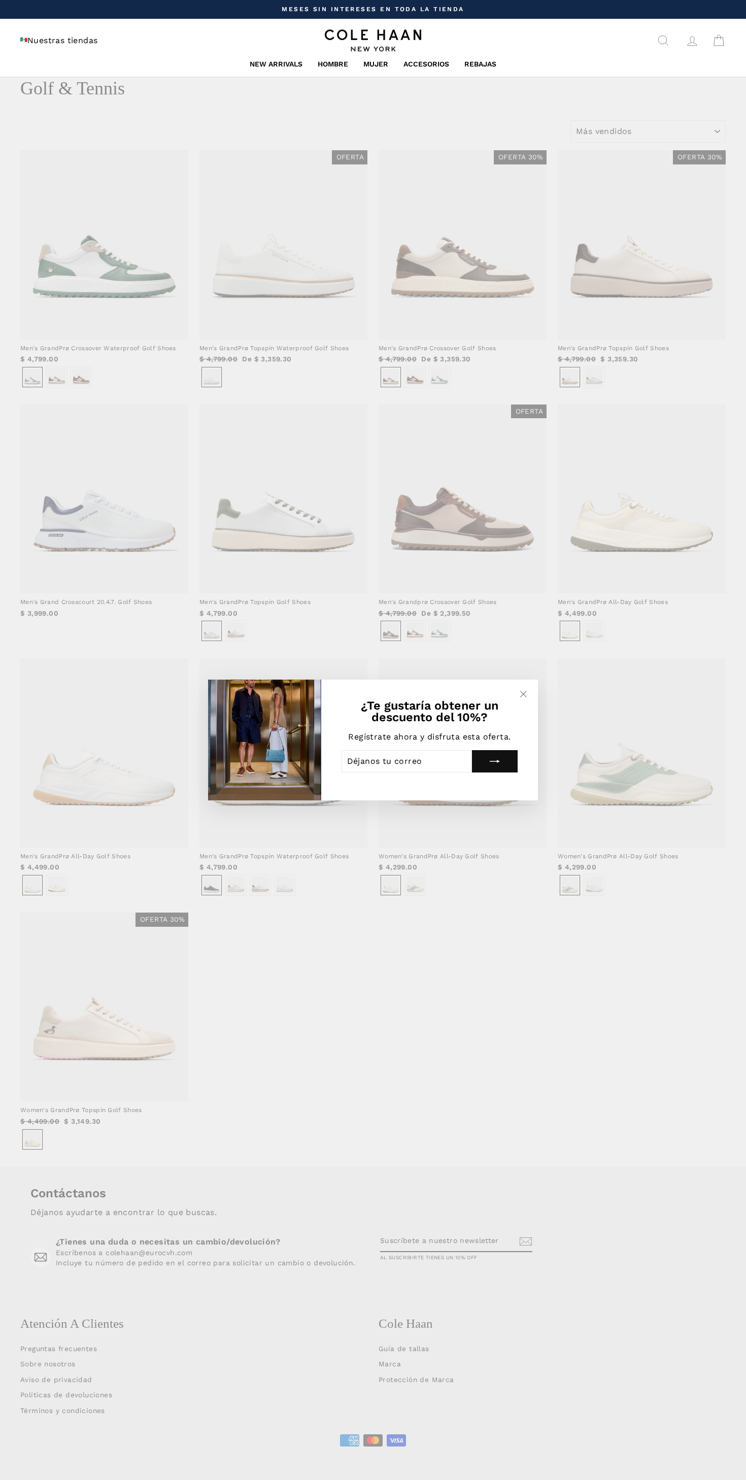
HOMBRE (333, 64)
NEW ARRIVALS (276, 64)
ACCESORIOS (426, 64)
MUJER (375, 64)
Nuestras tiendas (62, 40)
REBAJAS (480, 64)
